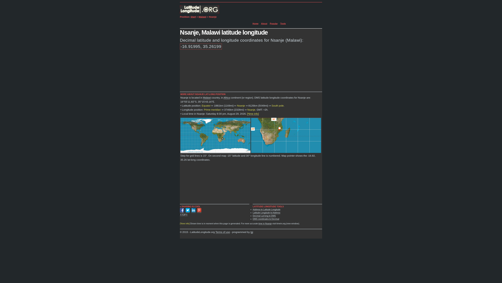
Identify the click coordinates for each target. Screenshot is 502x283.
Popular (274, 24)
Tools (283, 24)
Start (193, 17)
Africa (227, 97)
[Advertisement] (251, 71)
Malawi (202, 17)
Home (255, 24)
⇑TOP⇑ (184, 215)
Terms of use (222, 232)
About (264, 24)
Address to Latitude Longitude (266, 209)
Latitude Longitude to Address (266, 213)
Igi (251, 232)
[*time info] (253, 113)
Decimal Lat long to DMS (264, 216)
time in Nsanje (265, 223)
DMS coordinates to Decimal (266, 219)
